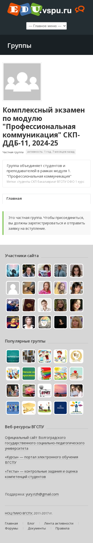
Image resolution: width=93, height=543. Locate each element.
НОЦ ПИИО (13, 513)
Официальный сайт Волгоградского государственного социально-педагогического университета (45, 442)
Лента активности (58, 523)
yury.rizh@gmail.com (42, 494)
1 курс (79, 182)
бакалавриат (46, 182)
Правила (62, 528)
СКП (34, 182)
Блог (31, 523)
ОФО (71, 182)
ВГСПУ (61, 182)
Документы (37, 528)
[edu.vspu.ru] (46, 9)
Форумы (11, 528)
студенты (23, 182)
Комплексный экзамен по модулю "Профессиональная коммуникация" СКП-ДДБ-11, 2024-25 (43, 126)
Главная (14, 198)
